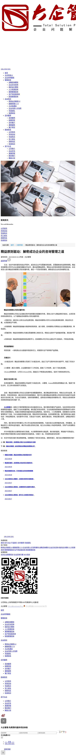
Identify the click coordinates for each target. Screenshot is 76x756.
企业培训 (8, 99)
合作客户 (12, 122)
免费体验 (12, 113)
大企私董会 (13, 106)
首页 (6, 73)
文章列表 (19, 245)
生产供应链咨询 (14, 94)
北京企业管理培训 (7, 554)
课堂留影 (12, 125)
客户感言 (12, 127)
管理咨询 (8, 80)
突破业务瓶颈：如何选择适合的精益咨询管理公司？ (21, 446)
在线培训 (12, 144)
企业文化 (12, 151)
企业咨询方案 (18, 554)
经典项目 (12, 120)
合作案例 (8, 115)
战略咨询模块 (13, 82)
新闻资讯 (8, 130)
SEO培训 (27, 554)
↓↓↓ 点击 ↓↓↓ (9, 742)
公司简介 (12, 148)
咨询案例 (12, 118)
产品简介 (14, 543)
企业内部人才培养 (15, 108)
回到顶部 (7, 749)
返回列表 (4, 261)
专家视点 (12, 137)
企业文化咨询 (13, 85)
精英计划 (12, 158)
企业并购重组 (9, 77)
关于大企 (8, 146)
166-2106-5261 (5, 69)
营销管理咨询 (13, 92)
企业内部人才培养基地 (31, 547)
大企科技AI (9, 75)
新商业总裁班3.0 (14, 101)
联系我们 (12, 156)
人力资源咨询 (13, 89)
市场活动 (12, 134)
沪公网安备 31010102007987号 (36, 606)
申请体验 (5, 735)
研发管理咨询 (13, 96)
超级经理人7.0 (14, 104)
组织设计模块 (13, 87)
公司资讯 (12, 132)
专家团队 (12, 111)
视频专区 (12, 141)
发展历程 (12, 153)
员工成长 (12, 139)
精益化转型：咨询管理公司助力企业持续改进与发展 (21, 442)
